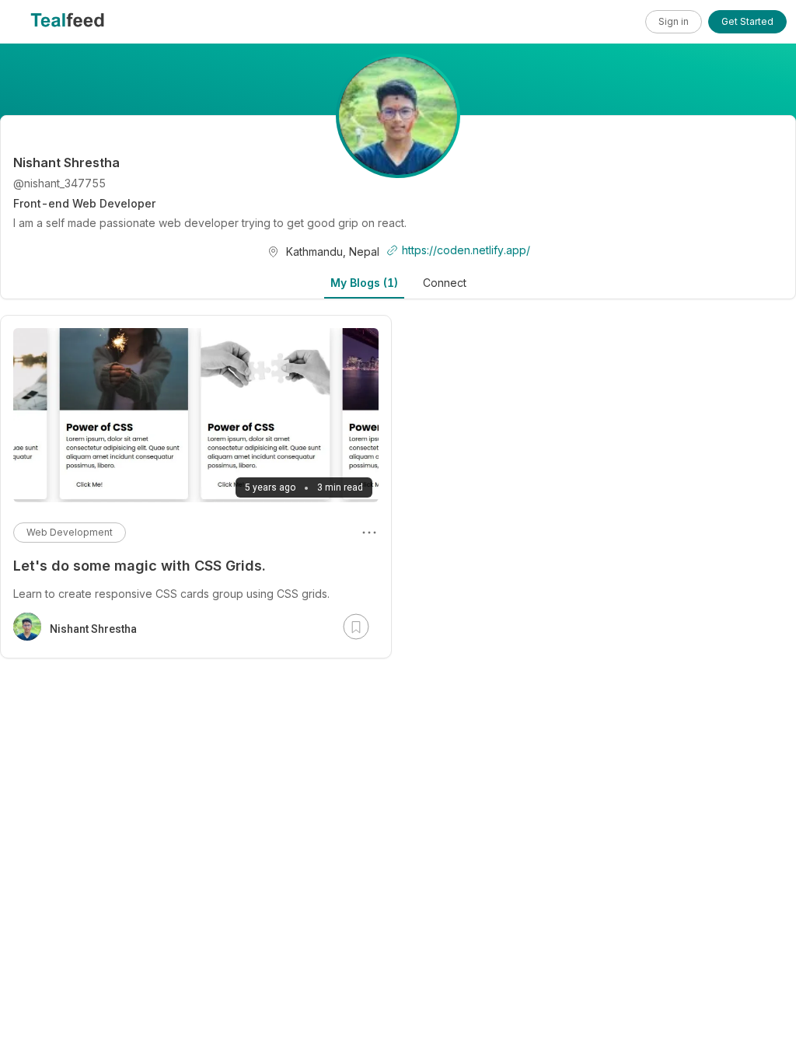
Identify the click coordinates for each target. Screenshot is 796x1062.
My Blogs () (364, 282)
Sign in (673, 21)
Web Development (69, 532)
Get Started (747, 21)
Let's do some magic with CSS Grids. (139, 565)
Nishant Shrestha (93, 629)
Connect (444, 282)
